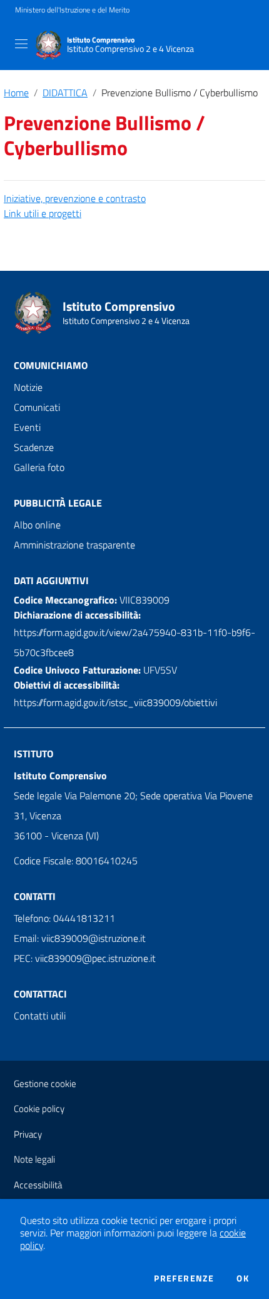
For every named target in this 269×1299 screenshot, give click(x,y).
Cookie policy (39, 1108)
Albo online (37, 524)
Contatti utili (40, 1015)
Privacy (28, 1134)
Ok (242, 1278)
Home (16, 92)
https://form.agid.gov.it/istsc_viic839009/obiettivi (115, 702)
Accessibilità (38, 1185)
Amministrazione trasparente (74, 544)
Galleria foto (39, 467)
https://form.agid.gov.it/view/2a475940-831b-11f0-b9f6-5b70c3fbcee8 (134, 642)
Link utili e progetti (42, 213)
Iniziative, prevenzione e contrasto (75, 198)
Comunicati (37, 407)
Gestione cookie (45, 1083)
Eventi (27, 427)
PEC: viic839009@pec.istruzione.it (85, 958)
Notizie (28, 387)
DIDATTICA (65, 92)
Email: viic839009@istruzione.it (80, 938)
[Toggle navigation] (21, 43)
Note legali (34, 1159)
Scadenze (34, 447)
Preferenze (184, 1278)
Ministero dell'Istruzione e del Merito (72, 10)
